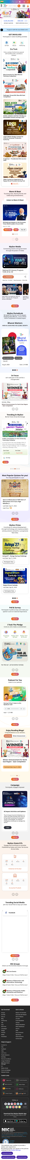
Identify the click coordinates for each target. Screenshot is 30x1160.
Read (16, 229)
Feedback (3, 1049)
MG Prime (3, 1026)
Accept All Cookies (22, 1157)
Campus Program (8, 1093)
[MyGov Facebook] (9, 1104)
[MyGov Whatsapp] (7, 1107)
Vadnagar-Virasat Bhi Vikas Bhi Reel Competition (14, 96)
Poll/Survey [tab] (22, 45)
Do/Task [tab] (7, 45)
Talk (2, 1022)
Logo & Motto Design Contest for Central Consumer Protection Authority (13, 138)
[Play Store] (20, 1121)
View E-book (18, 358)
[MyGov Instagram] (12, 1104)
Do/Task (3, 1014)
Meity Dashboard (20, 1026)
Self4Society (21, 1088)
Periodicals (4, 1036)
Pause (27, 15)
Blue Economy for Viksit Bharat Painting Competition (12, 75)
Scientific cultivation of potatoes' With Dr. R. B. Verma (14, 703)
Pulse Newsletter (20, 1020)
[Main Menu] (24, 6)
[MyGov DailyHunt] (10, 1107)
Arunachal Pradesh (15, 888)
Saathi (24, 1093)
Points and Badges (5, 1070)
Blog (2, 1018)
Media (2, 1034)
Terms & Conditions (6, 1059)
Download (9, 277)
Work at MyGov (19, 1016)
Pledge (3, 1030)
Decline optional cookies (8, 1157)
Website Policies (5, 1072)
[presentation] (3, 13)
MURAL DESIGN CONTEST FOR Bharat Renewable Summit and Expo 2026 (14, 116)
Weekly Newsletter (20, 1024)
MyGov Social (4, 1068)
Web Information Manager (5, 1063)
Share (25, 276)
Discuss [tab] (14, 45)
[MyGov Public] (13, 1107)
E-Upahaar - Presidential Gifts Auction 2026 (14, 159)
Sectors (17, 1028)
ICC (2, 1066)
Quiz (2, 1024)
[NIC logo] (9, 1131)
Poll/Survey (4, 1020)
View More (15, 955)
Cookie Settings (16, 1150)
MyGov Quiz (8, 1080)
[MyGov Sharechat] (16, 1107)
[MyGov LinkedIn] (18, 1104)
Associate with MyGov (21, 1014)
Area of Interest (19, 1032)
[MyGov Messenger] (21, 1104)
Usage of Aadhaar (5, 1061)
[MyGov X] (5, 1104)
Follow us (27, 1)
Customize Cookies (7, 1153)
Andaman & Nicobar (15, 869)
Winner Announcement (19, 736)
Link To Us (3, 1053)
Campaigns (4, 1028)
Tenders (18, 1022)
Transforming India (23, 1080)
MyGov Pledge (22, 1084)
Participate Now (8, 460)
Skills (17, 1030)
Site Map (3, 1057)
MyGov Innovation (8, 1084)
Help (2, 1051)
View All (15, 184)
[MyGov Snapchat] (19, 1107)
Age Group (18, 1034)
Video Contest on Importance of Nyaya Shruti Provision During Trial (14, 180)
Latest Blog (8, 736)
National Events (20, 1036)
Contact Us (4, 1045)
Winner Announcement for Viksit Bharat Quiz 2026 (15, 405)
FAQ (2, 1047)
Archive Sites (19, 1038)
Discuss (3, 1016)
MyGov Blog (8, 1088)
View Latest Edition (8, 358)
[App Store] (9, 1121)
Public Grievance (5, 1055)
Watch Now (8, 229)
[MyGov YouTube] (15, 1104)
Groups (3, 1012)
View (7, 827)
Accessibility (24, 2)
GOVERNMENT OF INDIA (2, 2)
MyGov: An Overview (21, 1012)
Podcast (3, 1032)
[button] (13, 234)
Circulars (18, 1018)
